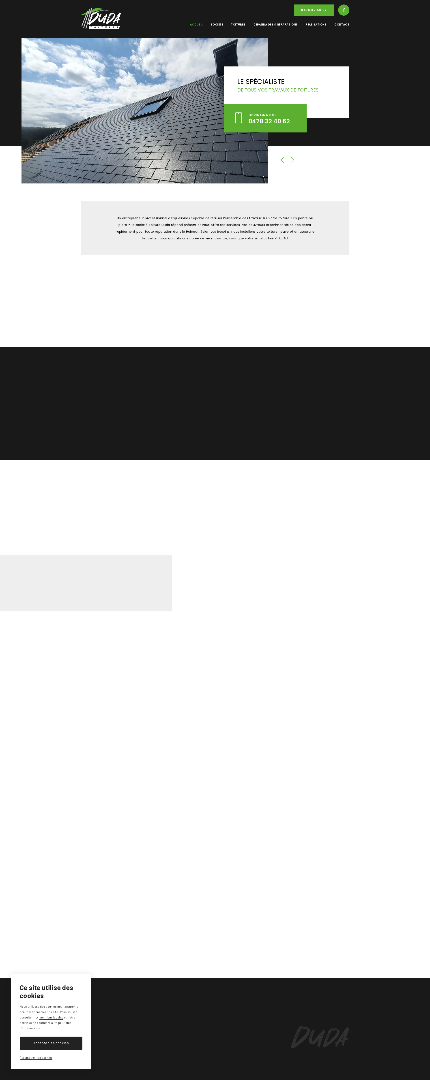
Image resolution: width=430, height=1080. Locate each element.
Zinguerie (182, 380)
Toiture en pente (113, 380)
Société (217, 24)
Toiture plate (113, 397)
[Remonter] (343, 997)
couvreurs (109, 307)
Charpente (113, 414)
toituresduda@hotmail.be (108, 1042)
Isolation (182, 397)
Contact (341, 24)
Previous (282, 160)
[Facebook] (343, 10)
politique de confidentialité (39, 1023)
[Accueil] (101, 18)
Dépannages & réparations (276, 24)
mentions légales (51, 1017)
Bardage (113, 430)
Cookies (174, 1073)
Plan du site (120, 1073)
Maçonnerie (182, 430)
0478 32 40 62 (314, 10)
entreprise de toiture (286, 546)
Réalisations (316, 24)
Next (292, 160)
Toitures (238, 24)
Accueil (196, 24)
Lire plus (239, 597)
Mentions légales (148, 1073)
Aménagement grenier (182, 414)
